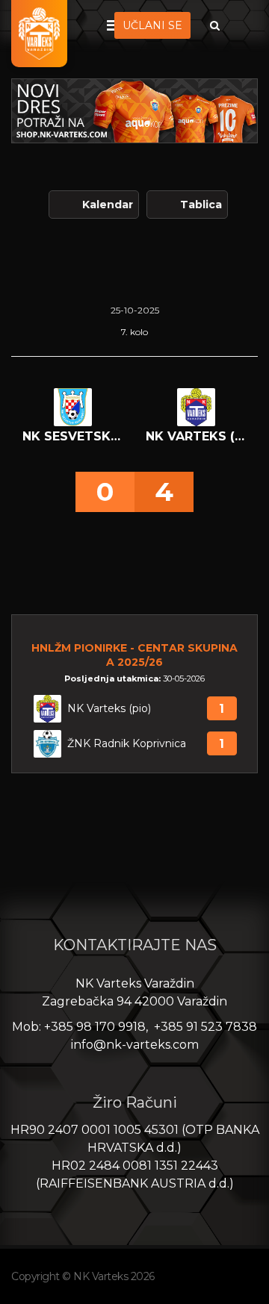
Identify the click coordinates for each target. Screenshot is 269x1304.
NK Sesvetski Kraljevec (72, 436)
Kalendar (107, 204)
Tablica (201, 204)
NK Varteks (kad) (196, 436)
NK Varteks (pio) (109, 708)
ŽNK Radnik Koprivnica (126, 743)
